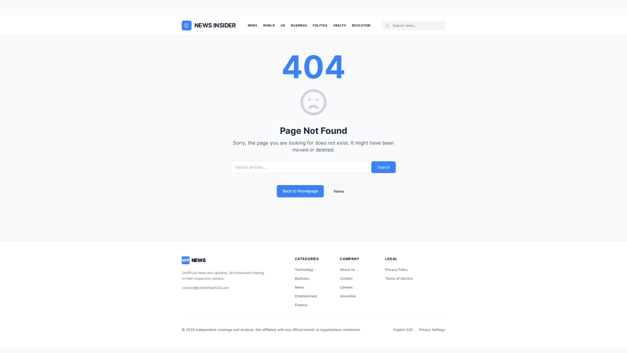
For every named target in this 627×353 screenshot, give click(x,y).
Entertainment (306, 296)
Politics (320, 25)
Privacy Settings (432, 330)
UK (283, 25)
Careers (346, 287)
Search (383, 167)
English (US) (403, 330)
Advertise (348, 296)
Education (361, 25)
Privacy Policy (396, 269)
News (252, 25)
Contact (346, 278)
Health (339, 25)
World (269, 25)
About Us (347, 269)
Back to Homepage (300, 191)
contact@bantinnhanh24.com (205, 288)
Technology (304, 269)
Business (299, 25)
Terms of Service (398, 278)
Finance (301, 305)
